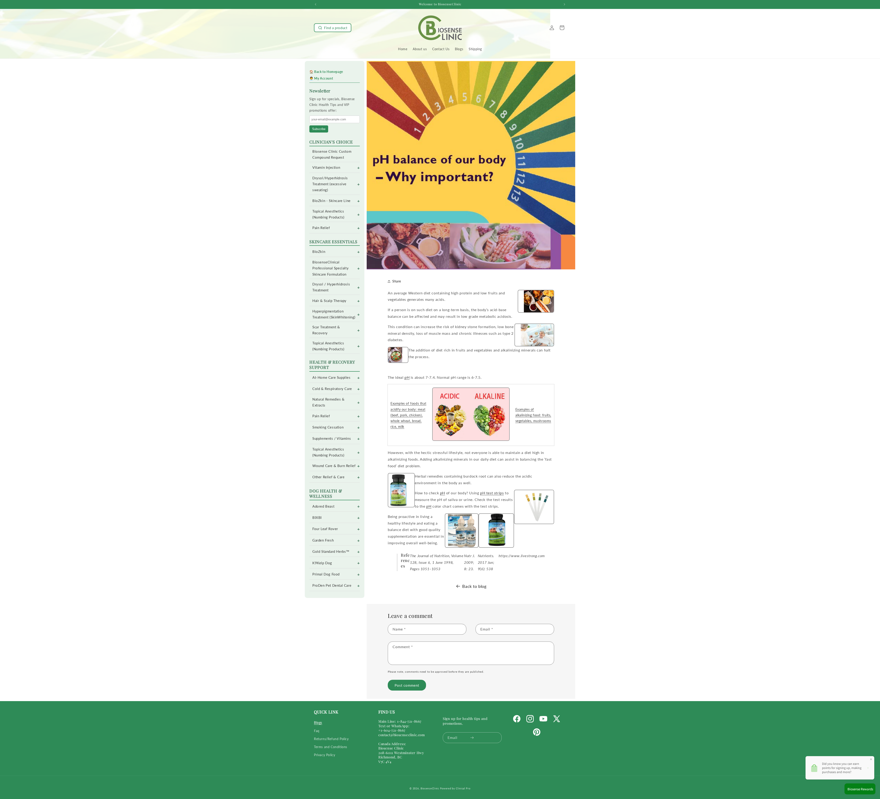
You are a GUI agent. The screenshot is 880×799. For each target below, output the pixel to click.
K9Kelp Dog (322, 563)
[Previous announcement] (316, 4)
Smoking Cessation (328, 427)
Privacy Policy (324, 755)
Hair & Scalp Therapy (329, 301)
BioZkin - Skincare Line (331, 201)
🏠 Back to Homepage (326, 72)
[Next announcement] (564, 4)
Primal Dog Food (326, 574)
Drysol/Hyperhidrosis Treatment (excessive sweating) (330, 184)
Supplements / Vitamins (331, 438)
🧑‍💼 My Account (321, 78)
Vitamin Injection (326, 167)
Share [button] (396, 281)
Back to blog (474, 586)
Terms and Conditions (330, 747)
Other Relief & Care (328, 477)
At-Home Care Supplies (331, 377)
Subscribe (318, 129)
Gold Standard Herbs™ (330, 551)
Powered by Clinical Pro (455, 788)
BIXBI (317, 518)
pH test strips (492, 493)
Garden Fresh (323, 540)
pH (407, 377)
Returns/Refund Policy (331, 739)
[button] (332, 27)
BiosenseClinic (430, 788)
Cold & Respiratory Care (332, 389)
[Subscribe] (472, 737)
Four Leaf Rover (325, 529)
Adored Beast (323, 506)
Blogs (318, 723)
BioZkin (318, 252)
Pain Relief (321, 228)
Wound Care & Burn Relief (333, 466)
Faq (316, 731)
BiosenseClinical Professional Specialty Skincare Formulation (330, 268)
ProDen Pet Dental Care (331, 585)
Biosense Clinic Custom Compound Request (331, 154)
